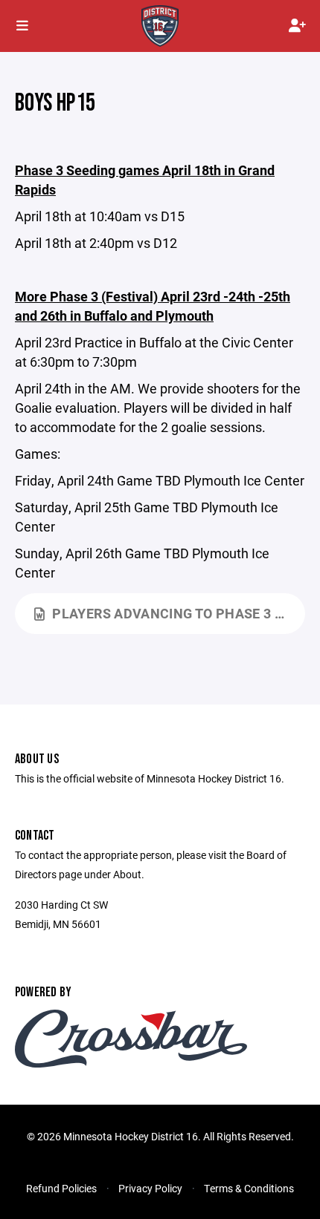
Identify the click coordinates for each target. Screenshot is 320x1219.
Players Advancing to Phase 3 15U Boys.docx (178, 613)
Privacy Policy (150, 1188)
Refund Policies (61, 1188)
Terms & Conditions (249, 1188)
